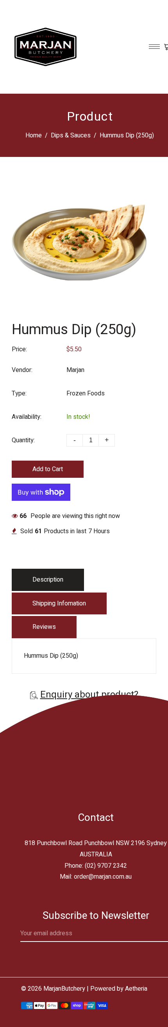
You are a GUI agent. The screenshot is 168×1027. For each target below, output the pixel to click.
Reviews (44, 627)
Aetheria (136, 988)
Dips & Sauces (71, 135)
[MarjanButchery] (45, 46)
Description (47, 579)
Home (33, 135)
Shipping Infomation (59, 603)
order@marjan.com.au (103, 876)
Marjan (75, 370)
